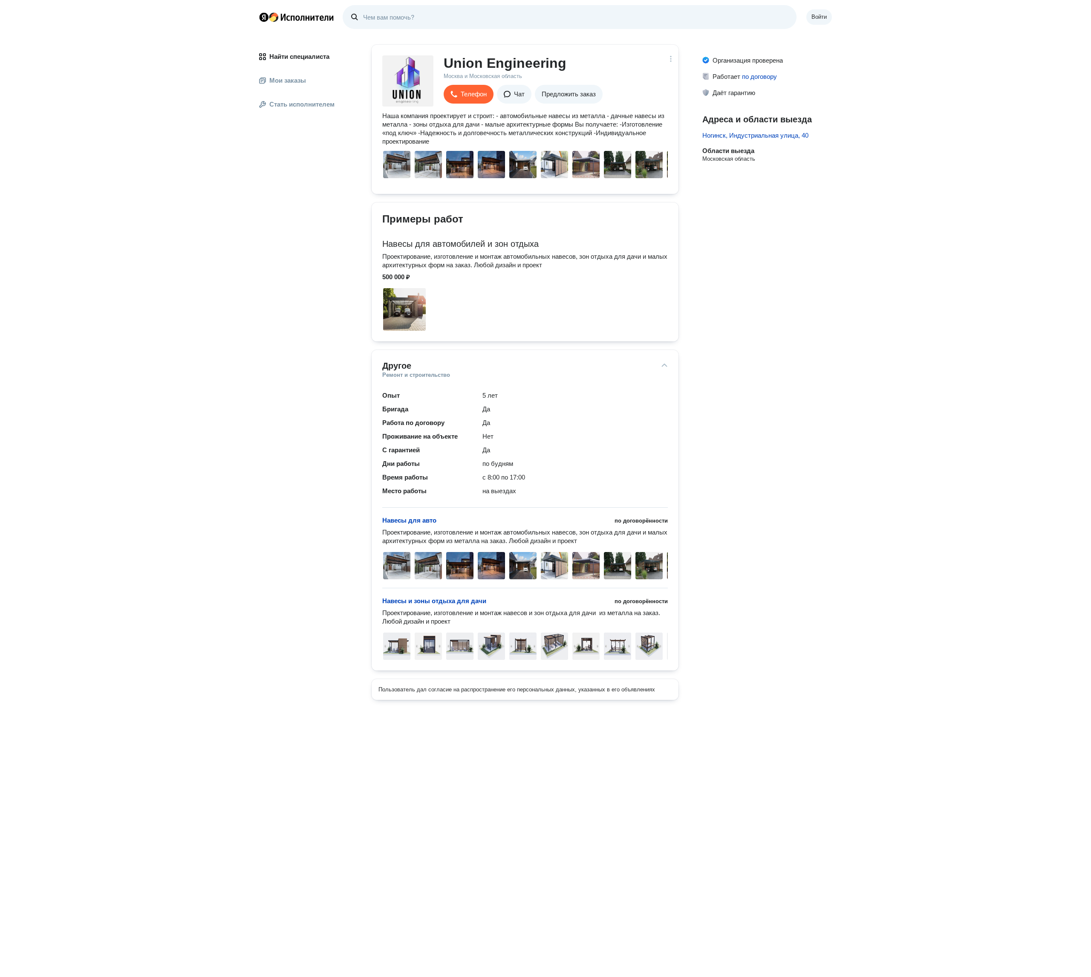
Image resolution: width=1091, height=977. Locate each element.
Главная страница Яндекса (263, 17)
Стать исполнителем (302, 104)
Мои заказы (287, 80)
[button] (469, 94)
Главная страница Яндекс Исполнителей (296, 17)
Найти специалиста (299, 56)
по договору (759, 76)
